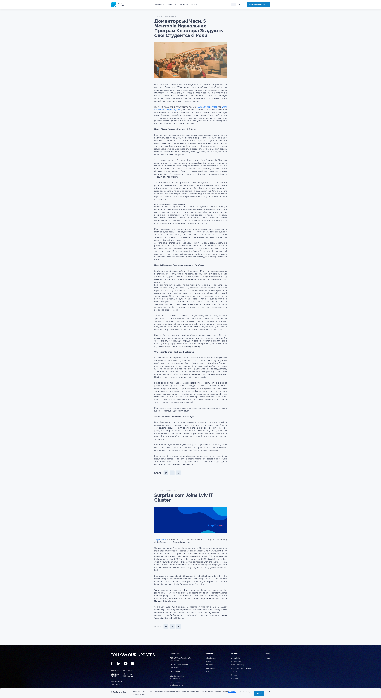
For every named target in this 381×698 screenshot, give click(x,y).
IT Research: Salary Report (241, 668)
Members (209, 665)
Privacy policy (115, 684)
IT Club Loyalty (236, 661)
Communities (211, 668)
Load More (190, 640)
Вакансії (209, 661)
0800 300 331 (175, 672)
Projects (183, 4)
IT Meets (234, 678)
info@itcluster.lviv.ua (177, 676)
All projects (235, 658)
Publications (171, 4)
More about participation (258, 4)
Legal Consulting (237, 665)
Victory (234, 672)
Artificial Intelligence (207, 107)
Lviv (207, 672)
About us (158, 4)
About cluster (211, 658)
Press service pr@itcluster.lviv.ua (176, 684)
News (268, 658)
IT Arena (234, 675)
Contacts (193, 4)
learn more (232, 692)
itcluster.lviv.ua (175, 678)
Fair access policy (116, 681)
